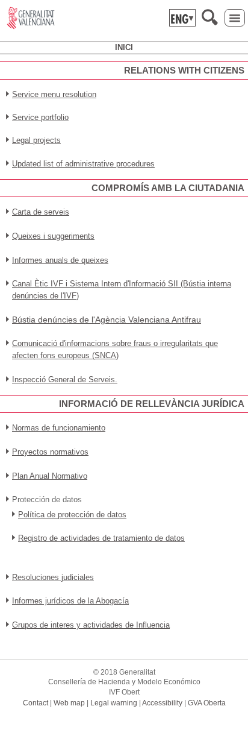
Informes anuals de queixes (60, 260)
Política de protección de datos (72, 514)
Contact (35, 703)
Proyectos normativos (50, 451)
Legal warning (113, 703)
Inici (124, 47)
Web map (69, 703)
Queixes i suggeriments (53, 236)
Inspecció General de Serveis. (64, 379)
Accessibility (162, 703)
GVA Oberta (207, 703)
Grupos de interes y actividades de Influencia (91, 624)
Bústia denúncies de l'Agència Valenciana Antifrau (106, 319)
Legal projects (36, 140)
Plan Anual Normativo (49, 475)
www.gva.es (31, 18)
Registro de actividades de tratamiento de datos (101, 538)
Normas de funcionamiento (58, 427)
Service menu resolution (54, 94)
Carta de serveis (40, 211)
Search (210, 17)
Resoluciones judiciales (53, 577)
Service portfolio (40, 117)
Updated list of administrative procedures (83, 163)
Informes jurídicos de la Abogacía (70, 600)
